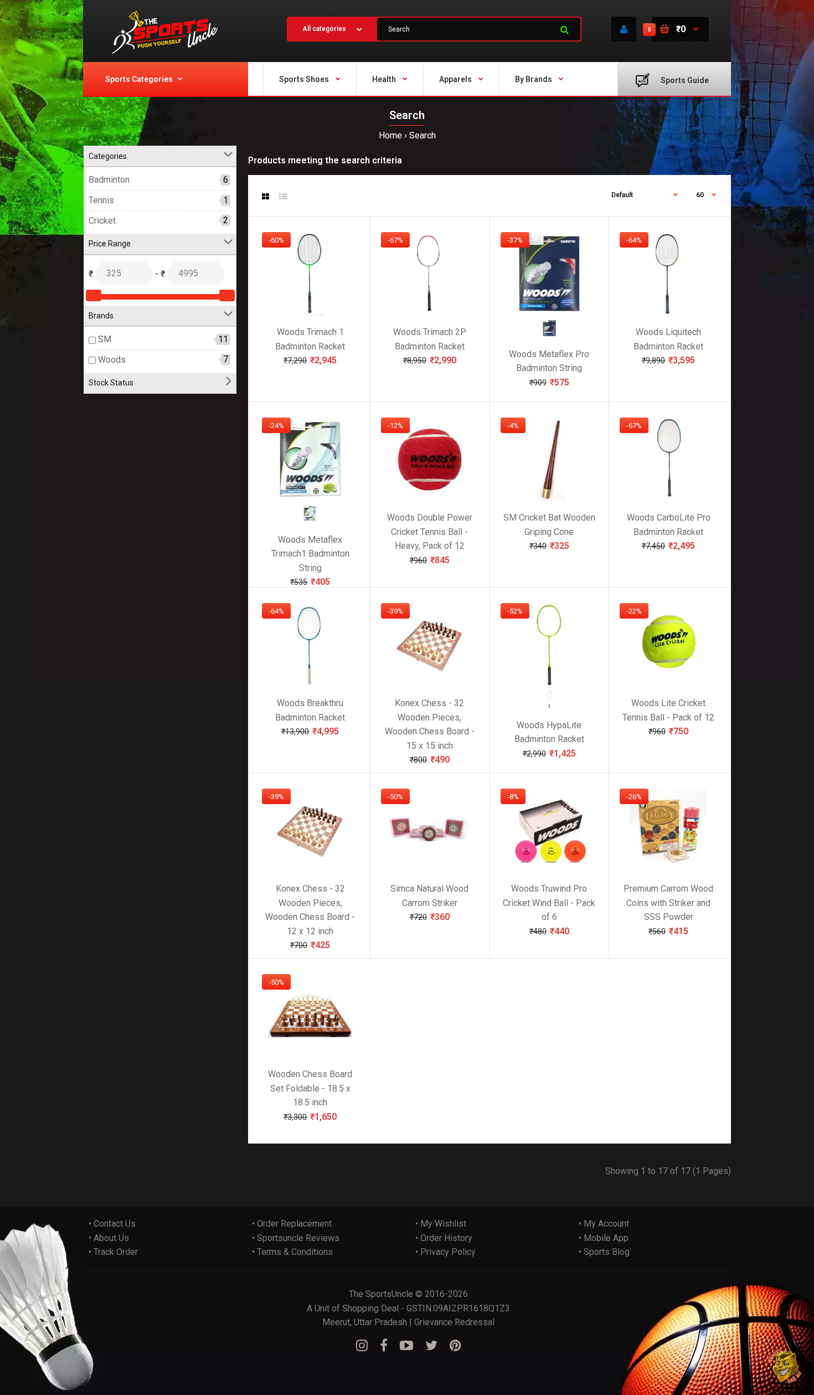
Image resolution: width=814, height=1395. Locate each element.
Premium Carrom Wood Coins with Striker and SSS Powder (668, 902)
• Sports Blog (604, 1252)
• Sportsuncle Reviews (295, 1238)
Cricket (102, 220)
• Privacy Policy (445, 1252)
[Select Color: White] (549, 705)
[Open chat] (785, 1366)
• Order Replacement (292, 1223)
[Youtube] (406, 1345)
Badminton (109, 180)
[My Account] (623, 29)
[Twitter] (431, 1345)
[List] (283, 197)
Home (390, 135)
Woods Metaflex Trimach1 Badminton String (310, 553)
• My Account (604, 1223)
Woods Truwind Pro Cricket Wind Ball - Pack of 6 (549, 902)
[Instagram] (362, 1345)
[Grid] (265, 197)
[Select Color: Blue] (310, 519)
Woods (112, 359)
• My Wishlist (440, 1223)
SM (104, 339)
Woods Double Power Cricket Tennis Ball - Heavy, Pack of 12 (429, 531)
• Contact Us (112, 1223)
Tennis (101, 200)
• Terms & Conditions (292, 1252)
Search (422, 135)
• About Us (109, 1238)
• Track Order (113, 1252)
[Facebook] (384, 1345)
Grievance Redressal (454, 1322)
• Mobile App (603, 1238)
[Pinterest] (455, 1345)
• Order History (443, 1238)
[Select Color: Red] (549, 334)
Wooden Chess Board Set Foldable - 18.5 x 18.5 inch (310, 1088)
